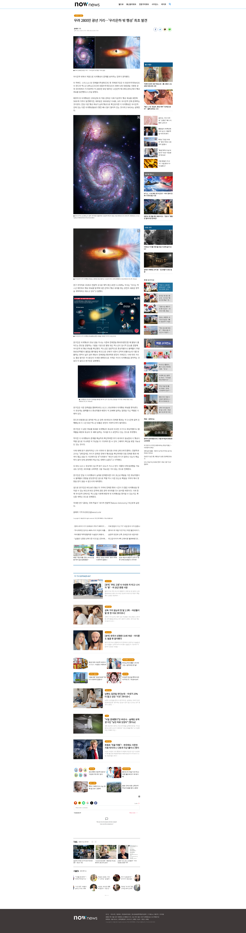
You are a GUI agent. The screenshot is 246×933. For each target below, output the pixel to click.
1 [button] (105, 895)
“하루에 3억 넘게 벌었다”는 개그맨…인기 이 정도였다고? (133, 879)
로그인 (107, 914)
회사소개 (113, 914)
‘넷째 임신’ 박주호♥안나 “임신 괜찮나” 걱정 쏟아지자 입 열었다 (87, 879)
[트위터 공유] (160, 31)
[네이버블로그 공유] (170, 31)
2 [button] (106, 895)
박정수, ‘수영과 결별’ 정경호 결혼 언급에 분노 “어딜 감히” (87, 888)
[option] (83, 855)
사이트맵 (162, 914)
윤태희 (76, 29)
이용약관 (118, 914)
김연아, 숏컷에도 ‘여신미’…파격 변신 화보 (110, 878)
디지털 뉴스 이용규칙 (153, 914)
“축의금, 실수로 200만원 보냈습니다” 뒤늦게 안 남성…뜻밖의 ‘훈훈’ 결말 (105, 862)
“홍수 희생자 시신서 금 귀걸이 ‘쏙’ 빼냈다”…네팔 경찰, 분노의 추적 (83, 862)
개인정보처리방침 (126, 914)
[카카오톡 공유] (165, 31)
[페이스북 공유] (155, 31)
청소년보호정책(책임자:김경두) (139, 914)
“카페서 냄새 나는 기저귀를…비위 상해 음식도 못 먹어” (127, 862)
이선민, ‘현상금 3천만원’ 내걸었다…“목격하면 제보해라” (110, 888)
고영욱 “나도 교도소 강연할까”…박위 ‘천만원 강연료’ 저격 (133, 888)
